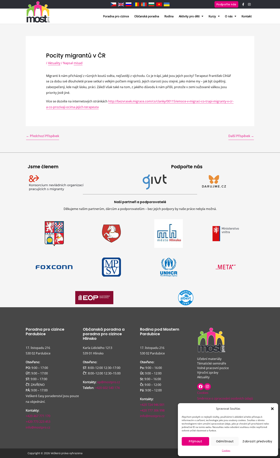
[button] (272, 409)
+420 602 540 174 (107, 388)
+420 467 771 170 (38, 416)
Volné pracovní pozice (213, 368)
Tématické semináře (211, 363)
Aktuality (54, 63)
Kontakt (247, 16)
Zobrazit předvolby (257, 441)
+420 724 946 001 (152, 405)
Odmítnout (225, 441)
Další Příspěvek (241, 136)
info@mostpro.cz (38, 427)
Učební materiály (209, 359)
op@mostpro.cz (108, 382)
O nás (229, 16)
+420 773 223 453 (38, 422)
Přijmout (195, 441)
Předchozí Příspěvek (42, 136)
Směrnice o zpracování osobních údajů (225, 398)
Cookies (226, 450)
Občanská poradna (146, 16)
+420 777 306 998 (152, 410)
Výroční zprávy (207, 372)
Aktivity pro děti (189, 16)
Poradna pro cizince (116, 16)
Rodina (169, 16)
